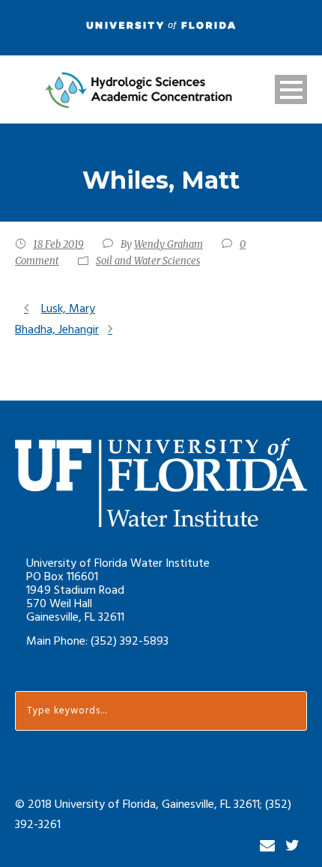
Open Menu (291, 89)
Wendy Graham (168, 244)
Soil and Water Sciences (148, 261)
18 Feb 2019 (58, 244)
